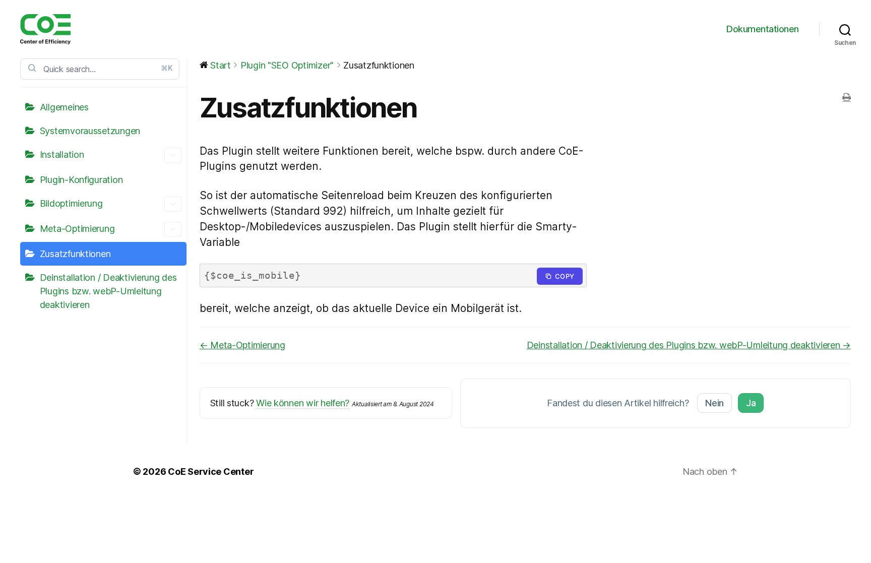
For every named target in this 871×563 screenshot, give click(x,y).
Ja (751, 403)
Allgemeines (64, 107)
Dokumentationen (762, 29)
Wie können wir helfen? (302, 403)
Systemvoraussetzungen (90, 131)
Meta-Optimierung (77, 228)
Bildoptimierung (71, 203)
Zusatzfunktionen (75, 253)
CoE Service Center (211, 471)
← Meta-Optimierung (242, 345)
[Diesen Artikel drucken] (846, 97)
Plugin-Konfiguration (81, 179)
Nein (714, 403)
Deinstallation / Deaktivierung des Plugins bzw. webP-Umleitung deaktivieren (108, 291)
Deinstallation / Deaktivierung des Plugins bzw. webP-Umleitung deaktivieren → (689, 345)
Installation (62, 154)
